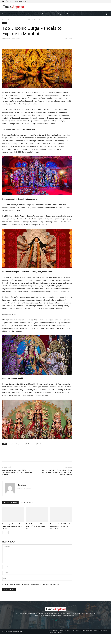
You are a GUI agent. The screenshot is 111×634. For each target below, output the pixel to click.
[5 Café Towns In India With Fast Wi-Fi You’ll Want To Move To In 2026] (37, 514)
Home (4, 20)
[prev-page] (3, 532)
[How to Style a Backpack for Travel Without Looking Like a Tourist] (13, 514)
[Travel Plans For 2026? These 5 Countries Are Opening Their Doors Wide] (61, 514)
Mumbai (39, 444)
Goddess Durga (30, 444)
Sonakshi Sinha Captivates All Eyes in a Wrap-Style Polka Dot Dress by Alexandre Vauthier (17, 472)
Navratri (47, 444)
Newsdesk (7, 38)
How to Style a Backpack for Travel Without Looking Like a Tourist (11, 526)
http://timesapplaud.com (24, 488)
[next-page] (7, 532)
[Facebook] (4, 43)
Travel (10, 20)
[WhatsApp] (19, 43)
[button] (106, 13)
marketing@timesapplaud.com (59, 620)
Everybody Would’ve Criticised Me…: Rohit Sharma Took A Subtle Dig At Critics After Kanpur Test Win (56, 472)
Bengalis (11, 444)
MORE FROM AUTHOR (27, 503)
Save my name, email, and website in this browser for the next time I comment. (32, 584)
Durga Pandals (20, 444)
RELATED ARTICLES (10, 503)
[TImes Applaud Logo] (13, 7)
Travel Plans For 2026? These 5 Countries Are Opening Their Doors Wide (60, 526)
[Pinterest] (14, 43)
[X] (9, 43)
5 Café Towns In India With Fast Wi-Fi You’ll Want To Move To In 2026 (36, 526)
